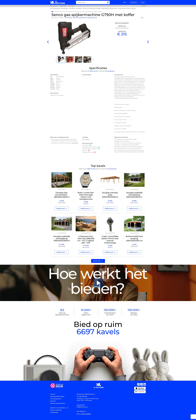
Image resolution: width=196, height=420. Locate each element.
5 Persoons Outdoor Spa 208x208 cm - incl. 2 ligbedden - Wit (85, 239)
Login (142, 2)
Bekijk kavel (60, 208)
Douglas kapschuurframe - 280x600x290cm (61, 195)
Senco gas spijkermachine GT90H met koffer (92, 11)
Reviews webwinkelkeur (57, 403)
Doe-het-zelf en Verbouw (59, 11)
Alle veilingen (54, 6)
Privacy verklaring (55, 410)
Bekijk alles (97, 261)
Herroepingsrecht (55, 398)
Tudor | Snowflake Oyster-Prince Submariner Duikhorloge (110, 239)
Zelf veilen (72, 6)
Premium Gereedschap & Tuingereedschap (85, 17)
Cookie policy (54, 412)
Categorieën (62, 6)
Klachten (53, 401)
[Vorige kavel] (48, 42)
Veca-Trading (68, 17)
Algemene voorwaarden (57, 95)
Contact (143, 6)
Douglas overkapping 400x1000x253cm (110, 195)
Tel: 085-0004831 (82, 396)
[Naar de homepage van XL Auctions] (57, 2)
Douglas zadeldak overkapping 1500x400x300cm (61, 238)
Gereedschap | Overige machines (73, 11)
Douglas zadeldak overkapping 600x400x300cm (134, 195)
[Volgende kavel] (148, 42)
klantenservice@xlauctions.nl (86, 394)
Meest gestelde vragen (57, 396)
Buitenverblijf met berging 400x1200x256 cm (134, 238)
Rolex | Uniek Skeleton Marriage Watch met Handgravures (86, 196)
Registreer (134, 2)
